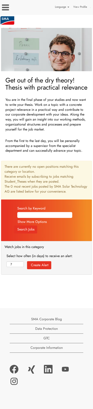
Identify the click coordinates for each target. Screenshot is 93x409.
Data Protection (46, 328)
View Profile (80, 7)
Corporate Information (46, 347)
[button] (15, 7)
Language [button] (61, 7)
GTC (46, 338)
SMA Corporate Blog (46, 319)
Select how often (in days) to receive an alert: (39, 256)
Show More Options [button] (32, 221)
